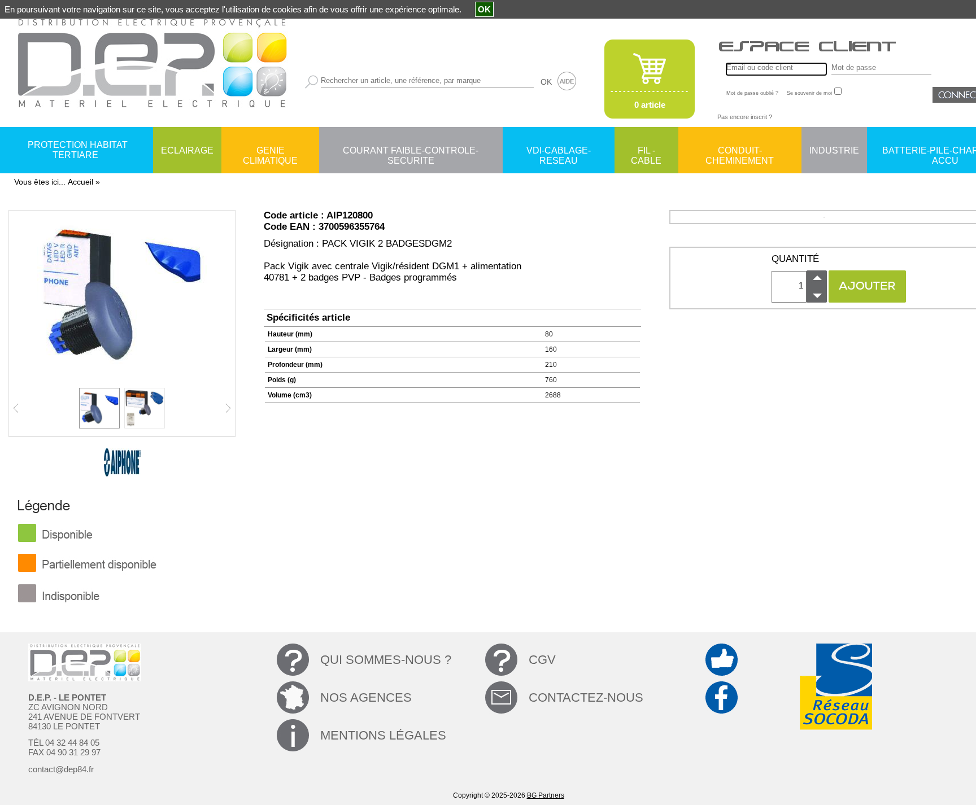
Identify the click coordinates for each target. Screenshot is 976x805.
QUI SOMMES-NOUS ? (385, 660)
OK (546, 81)
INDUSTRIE (834, 150)
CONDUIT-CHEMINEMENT (739, 151)
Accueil (80, 181)
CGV (542, 660)
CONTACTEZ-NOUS (586, 697)
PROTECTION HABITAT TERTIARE (78, 150)
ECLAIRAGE (187, 150)
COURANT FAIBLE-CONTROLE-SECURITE (410, 151)
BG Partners (545, 795)
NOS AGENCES (366, 697)
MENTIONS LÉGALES (383, 735)
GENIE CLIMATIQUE (270, 151)
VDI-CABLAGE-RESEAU (558, 151)
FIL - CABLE (646, 151)
